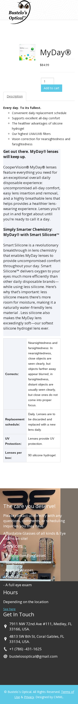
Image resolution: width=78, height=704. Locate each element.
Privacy (29, 697)
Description (15, 96)
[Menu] (68, 34)
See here (9, 609)
